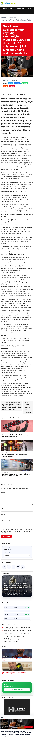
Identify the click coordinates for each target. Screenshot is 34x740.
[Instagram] (13, 567)
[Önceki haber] (25, 578)
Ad (2, 508)
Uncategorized (11, 17)
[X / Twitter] (9, 567)
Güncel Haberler (8, 8)
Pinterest (12, 86)
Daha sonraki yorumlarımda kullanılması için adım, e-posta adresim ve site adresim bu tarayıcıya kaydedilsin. (16, 531)
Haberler (3, 17)
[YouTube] (18, 567)
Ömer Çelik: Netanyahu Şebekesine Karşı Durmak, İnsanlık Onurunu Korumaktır (16, 640)
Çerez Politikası (17, 12)
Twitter (10, 83)
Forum (29, 8)
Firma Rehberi (20, 8)
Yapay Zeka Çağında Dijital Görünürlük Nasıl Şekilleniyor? (15, 637)
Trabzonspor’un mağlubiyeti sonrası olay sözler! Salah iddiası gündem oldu (17, 628)
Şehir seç (7, 552)
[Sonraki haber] (29, 578)
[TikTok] (23, 567)
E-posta (4, 514)
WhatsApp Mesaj (17, 689)
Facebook (17, 83)
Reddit (5, 86)
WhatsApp (24, 83)
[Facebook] (4, 567)
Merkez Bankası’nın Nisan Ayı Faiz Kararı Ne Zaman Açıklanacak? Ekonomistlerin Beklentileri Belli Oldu (17, 634)
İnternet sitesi (5, 521)
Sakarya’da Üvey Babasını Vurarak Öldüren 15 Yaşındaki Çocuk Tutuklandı (18, 631)
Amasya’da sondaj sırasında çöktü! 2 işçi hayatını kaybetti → (27, 407)
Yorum (3, 493)
